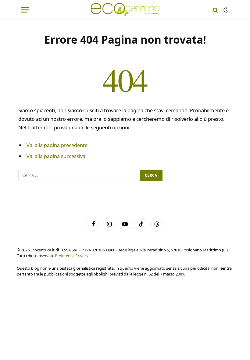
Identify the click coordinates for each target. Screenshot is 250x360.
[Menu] (25, 10)
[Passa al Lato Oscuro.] (225, 10)
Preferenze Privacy (71, 255)
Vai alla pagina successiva (56, 156)
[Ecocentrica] (125, 10)
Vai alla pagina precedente (57, 145)
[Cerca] (215, 10)
